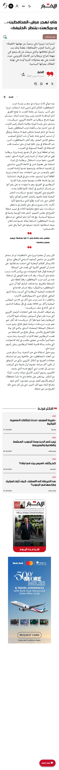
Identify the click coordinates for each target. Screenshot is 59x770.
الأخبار (40, 72)
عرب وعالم (50, 36)
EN (23, 6)
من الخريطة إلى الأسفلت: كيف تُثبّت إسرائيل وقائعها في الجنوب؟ (31, 482)
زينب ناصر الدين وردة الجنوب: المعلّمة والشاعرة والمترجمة (34, 443)
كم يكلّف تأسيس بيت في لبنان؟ (37, 463)
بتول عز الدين (52, 491)
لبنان (54, 415)
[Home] (49, 6)
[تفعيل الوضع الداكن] (29, 6)
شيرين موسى (52, 451)
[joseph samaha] (4, 6)
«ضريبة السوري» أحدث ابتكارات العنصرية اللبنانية (33, 421)
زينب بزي (53, 430)
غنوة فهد (53, 469)
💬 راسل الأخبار (47, 763)
